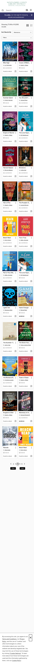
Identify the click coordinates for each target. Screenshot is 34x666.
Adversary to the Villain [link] (25, 413)
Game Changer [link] (24, 308)
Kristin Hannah (9, 100)
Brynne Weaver (9, 170)
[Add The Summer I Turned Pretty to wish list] (15, 351)
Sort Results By (6, 32)
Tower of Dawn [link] (24, 378)
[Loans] (27, 10)
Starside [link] (5, 448)
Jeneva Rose (24, 100)
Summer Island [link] (8, 98)
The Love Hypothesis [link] (25, 133)
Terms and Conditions (9, 639)
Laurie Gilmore (24, 205)
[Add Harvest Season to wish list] (15, 176)
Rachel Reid (24, 310)
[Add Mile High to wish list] (15, 71)
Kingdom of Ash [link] (8, 413)
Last (22, 468)
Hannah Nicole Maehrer (26, 415)
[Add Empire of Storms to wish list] (15, 141)
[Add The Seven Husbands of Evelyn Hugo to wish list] (31, 351)
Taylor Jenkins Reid (26, 345)
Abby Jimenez (24, 240)
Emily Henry (8, 240)
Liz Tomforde (8, 65)
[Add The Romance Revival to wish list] (15, 386)
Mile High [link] (6, 63)
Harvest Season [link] (8, 168)
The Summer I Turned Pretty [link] (9, 343)
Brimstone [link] (22, 168)
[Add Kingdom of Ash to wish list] (15, 421)
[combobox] (13, 10)
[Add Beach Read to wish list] (15, 246)
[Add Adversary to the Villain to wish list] (31, 421)
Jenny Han (7, 345)
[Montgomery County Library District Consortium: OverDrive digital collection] (17, 4)
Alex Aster (7, 450)
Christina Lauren (9, 380)
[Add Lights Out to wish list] (15, 316)
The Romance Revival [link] (9, 378)
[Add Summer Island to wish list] (15, 106)
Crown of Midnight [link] (25, 63)
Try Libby (7, 15)
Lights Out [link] (6, 308)
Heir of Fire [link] (6, 203)
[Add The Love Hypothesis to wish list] (31, 141)
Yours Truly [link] (22, 238)
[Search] (2, 10)
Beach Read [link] (7, 238)
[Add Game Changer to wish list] (31, 316)
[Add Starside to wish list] (15, 456)
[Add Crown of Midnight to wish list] (31, 71)
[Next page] (24, 464)
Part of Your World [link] (9, 273)
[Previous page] (11, 464)
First (13, 468)
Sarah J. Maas (24, 65)
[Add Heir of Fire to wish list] (15, 211)
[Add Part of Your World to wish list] (15, 281)
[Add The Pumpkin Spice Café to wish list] (31, 211)
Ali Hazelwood (24, 135)
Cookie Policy (16, 660)
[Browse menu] (31, 10)
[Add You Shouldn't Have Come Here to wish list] (31, 106)
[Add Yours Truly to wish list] (31, 246)
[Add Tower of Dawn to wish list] (31, 386)
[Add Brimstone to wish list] (31, 176)
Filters (5, 37)
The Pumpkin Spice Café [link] (25, 203)
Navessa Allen (8, 310)
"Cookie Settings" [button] (15, 653)
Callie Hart (23, 170)
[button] (27, 26)
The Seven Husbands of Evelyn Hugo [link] (25, 343)
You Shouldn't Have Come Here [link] (25, 98)
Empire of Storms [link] (8, 133)
